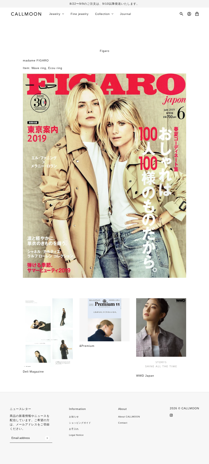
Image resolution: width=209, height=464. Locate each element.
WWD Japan (145, 375)
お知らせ (74, 416)
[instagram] (171, 415)
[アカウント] (189, 14)
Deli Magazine (33, 371)
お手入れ (74, 429)
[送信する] (47, 438)
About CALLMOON (129, 416)
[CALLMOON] (26, 14)
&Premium (86, 345)
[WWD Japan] (161, 334)
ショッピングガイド (80, 423)
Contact (122, 423)
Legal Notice (76, 435)
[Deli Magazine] (48, 332)
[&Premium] (104, 319)
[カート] (197, 14)
